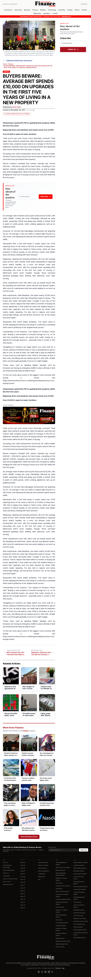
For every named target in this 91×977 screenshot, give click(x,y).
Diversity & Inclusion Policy (80, 921)
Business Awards (60, 870)
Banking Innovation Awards (63, 941)
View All (22, 908)
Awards (84, 10)
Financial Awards (78, 927)
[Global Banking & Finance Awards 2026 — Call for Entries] (29, 415)
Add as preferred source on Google (17, 113)
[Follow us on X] (52, 972)
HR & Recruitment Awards (80, 886)
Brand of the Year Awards (63, 867)
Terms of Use (6, 881)
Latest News (6, 876)
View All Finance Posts (29, 837)
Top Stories (8, 10)
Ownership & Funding (79, 912)
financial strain (12, 371)
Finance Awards (60, 946)
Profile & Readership (8, 870)
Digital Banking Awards (62, 944)
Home (5, 64)
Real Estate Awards (78, 871)
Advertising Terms (8, 884)
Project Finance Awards (79, 873)
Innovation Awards (61, 925)
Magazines (37, 13)
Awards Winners (42, 868)
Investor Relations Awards (80, 862)
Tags (63, 968)
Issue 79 (22, 879)
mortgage (14, 172)
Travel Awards (77, 902)
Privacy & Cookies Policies (10, 878)
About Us (5, 862)
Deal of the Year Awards (62, 891)
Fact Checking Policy (79, 924)
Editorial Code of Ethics (79, 918)
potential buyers (18, 337)
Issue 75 (22, 890)
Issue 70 (22, 905)
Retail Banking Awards (79, 937)
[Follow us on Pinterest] (39, 972)
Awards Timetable (43, 865)
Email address (52, 847)
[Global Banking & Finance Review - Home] (45, 4)
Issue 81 (22, 873)
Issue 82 (22, 871)
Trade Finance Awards (79, 889)
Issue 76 (22, 888)
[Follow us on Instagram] (42, 972)
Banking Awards (60, 938)
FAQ (39, 879)
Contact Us (6, 873)
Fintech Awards (60, 907)
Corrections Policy (78, 915)
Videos (76, 10)
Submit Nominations (43, 871)
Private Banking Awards (79, 929)
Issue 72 (22, 899)
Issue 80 (22, 876)
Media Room (41, 876)
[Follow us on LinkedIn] (49, 972)
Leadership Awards (78, 865)
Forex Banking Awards (62, 922)
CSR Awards (59, 888)
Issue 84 (22, 865)
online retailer (49, 154)
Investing (61, 10)
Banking (43, 10)
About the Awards (43, 862)
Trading (69, 10)
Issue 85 (22, 862)
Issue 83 (22, 868)
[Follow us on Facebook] (45, 972)
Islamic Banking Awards (79, 868)
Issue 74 (22, 893)
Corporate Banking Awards (63, 899)
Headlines (46, 13)
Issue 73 (22, 896)
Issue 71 (22, 902)
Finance (35, 10)
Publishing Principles (79, 910)
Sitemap (57, 968)
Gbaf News (17, 107)
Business (27, 10)
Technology (52, 10)
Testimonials (41, 873)
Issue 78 (22, 882)
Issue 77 (22, 885)
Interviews (18, 10)
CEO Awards (59, 883)
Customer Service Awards (63, 886)
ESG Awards (59, 920)
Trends (54, 13)
